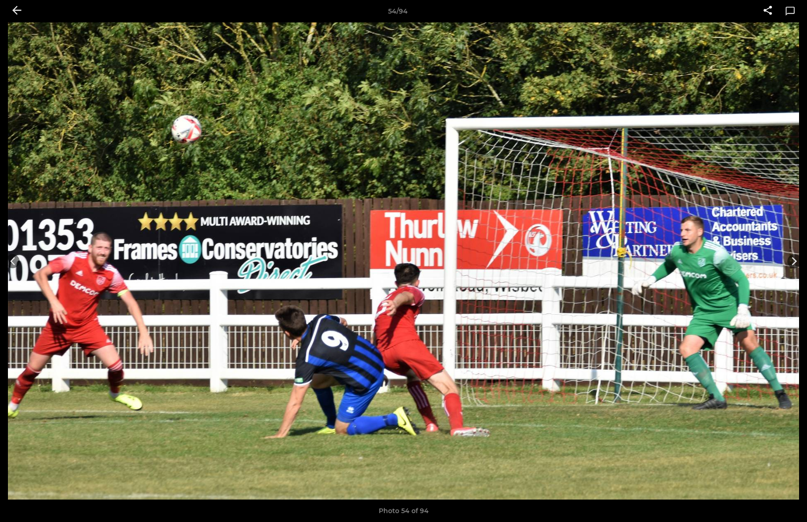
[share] (767, 11)
